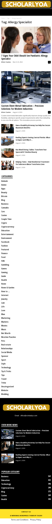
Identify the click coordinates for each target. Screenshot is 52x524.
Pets (3, 340)
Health (4, 280)
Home (3, 18)
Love (3, 310)
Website (4, 390)
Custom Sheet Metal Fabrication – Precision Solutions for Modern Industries (22, 107)
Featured (5, 249)
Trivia (3, 382)
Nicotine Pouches (8, 337)
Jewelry (4, 299)
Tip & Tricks (6, 371)
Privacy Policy (35, 520)
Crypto (4, 222)
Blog (3, 200)
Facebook (5, 241)
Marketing (5, 318)
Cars (3, 211)
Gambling (5, 264)
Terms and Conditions (19, 520)
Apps (3, 188)
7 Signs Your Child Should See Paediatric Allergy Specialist (24, 57)
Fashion (4, 245)
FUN (3, 261)
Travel (3, 378)
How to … (5, 291)
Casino (4, 215)
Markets (4, 321)
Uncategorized (7, 386)
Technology (6, 367)
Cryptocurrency (7, 226)
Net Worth (5, 333)
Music (3, 329)
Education (5, 230)
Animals (4, 181)
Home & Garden (7, 287)
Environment (6, 238)
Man (3, 314)
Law (3, 302)
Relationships (7, 348)
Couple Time (6, 219)
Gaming (4, 272)
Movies (4, 325)
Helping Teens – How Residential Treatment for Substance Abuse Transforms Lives (32, 163)
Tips (3, 375)
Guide (3, 276)
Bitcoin (4, 196)
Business (4, 203)
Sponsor (4, 356)
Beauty (4, 192)
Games (4, 268)
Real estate (6, 344)
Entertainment (7, 234)
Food (3, 257)
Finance (4, 253)
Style (3, 363)
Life (3, 306)
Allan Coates (6, 62)
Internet (4, 295)
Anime (3, 184)
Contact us (26, 512)
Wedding (5, 394)
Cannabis (5, 207)
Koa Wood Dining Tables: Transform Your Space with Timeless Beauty (31, 150)
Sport (3, 359)
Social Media (6, 352)
